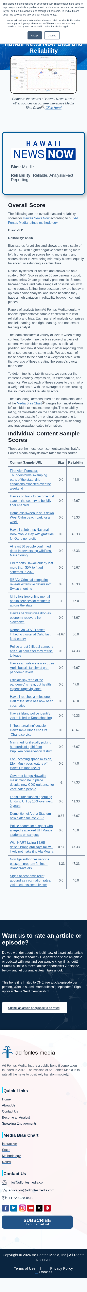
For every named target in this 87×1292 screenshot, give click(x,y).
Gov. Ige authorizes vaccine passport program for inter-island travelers (29, 864)
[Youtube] (30, 1208)
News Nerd (22, 991)
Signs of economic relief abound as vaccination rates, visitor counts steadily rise (30, 880)
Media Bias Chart (29, 403)
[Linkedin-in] (13, 1208)
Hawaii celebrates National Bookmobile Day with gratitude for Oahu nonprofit (32, 534)
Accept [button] (34, 35)
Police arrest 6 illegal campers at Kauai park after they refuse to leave (31, 651)
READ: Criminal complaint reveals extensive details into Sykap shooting (30, 584)
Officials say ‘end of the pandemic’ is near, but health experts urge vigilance (30, 684)
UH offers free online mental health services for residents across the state (30, 601)
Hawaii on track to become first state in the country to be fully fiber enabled (32, 501)
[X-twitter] (39, 1208)
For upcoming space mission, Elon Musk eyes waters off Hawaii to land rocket (31, 763)
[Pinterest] (47, 1208)
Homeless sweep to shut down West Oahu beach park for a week (32, 517)
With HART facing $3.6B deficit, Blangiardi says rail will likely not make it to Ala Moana (31, 847)
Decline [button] (52, 35)
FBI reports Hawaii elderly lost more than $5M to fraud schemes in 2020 (31, 567)
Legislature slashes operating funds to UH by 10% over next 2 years (31, 801)
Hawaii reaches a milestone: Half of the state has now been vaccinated (31, 701)
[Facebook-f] (5, 1208)
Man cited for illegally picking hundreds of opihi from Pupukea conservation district (31, 747)
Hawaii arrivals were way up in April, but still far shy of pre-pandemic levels (32, 668)
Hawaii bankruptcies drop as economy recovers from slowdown (30, 617)
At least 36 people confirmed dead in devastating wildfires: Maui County (31, 551)
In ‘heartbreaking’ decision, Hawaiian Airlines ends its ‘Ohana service (29, 730)
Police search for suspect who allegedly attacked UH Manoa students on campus (31, 830)
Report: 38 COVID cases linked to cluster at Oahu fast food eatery (30, 634)
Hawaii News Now (36, 218)
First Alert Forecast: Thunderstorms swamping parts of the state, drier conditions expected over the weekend (30, 479)
